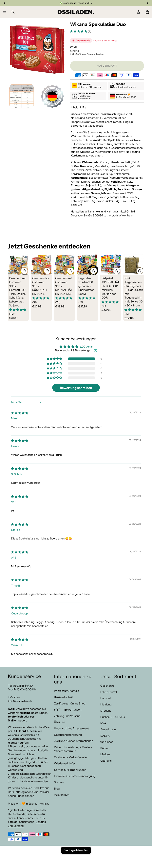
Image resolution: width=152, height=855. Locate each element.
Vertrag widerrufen (76, 850)
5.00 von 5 (86, 346)
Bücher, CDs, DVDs (112, 717)
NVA (103, 723)
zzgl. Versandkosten (93, 54)
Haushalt (105, 698)
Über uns (59, 722)
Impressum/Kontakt (66, 691)
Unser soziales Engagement (71, 728)
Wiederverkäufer (64, 763)
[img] (19, 413)
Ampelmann (108, 729)
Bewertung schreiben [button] (76, 388)
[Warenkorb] (147, 12)
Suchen (59, 782)
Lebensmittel (108, 692)
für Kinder (106, 742)
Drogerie (105, 710)
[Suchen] (13, 12)
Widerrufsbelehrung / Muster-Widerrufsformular (73, 749)
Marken (105, 754)
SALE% (105, 735)
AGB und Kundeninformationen (73, 741)
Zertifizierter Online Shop (69, 703)
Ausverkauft (61, 795)
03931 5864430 (23, 685)
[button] (79, 31)
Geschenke (107, 685)
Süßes (104, 748)
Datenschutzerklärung (68, 735)
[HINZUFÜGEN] (24, 270)
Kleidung (105, 704)
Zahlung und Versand (67, 716)
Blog (57, 788)
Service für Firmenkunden (70, 770)
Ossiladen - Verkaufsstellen (71, 757)
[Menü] (4, 12)
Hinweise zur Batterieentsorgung (74, 776)
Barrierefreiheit (63, 697)
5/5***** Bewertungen (67, 709)
